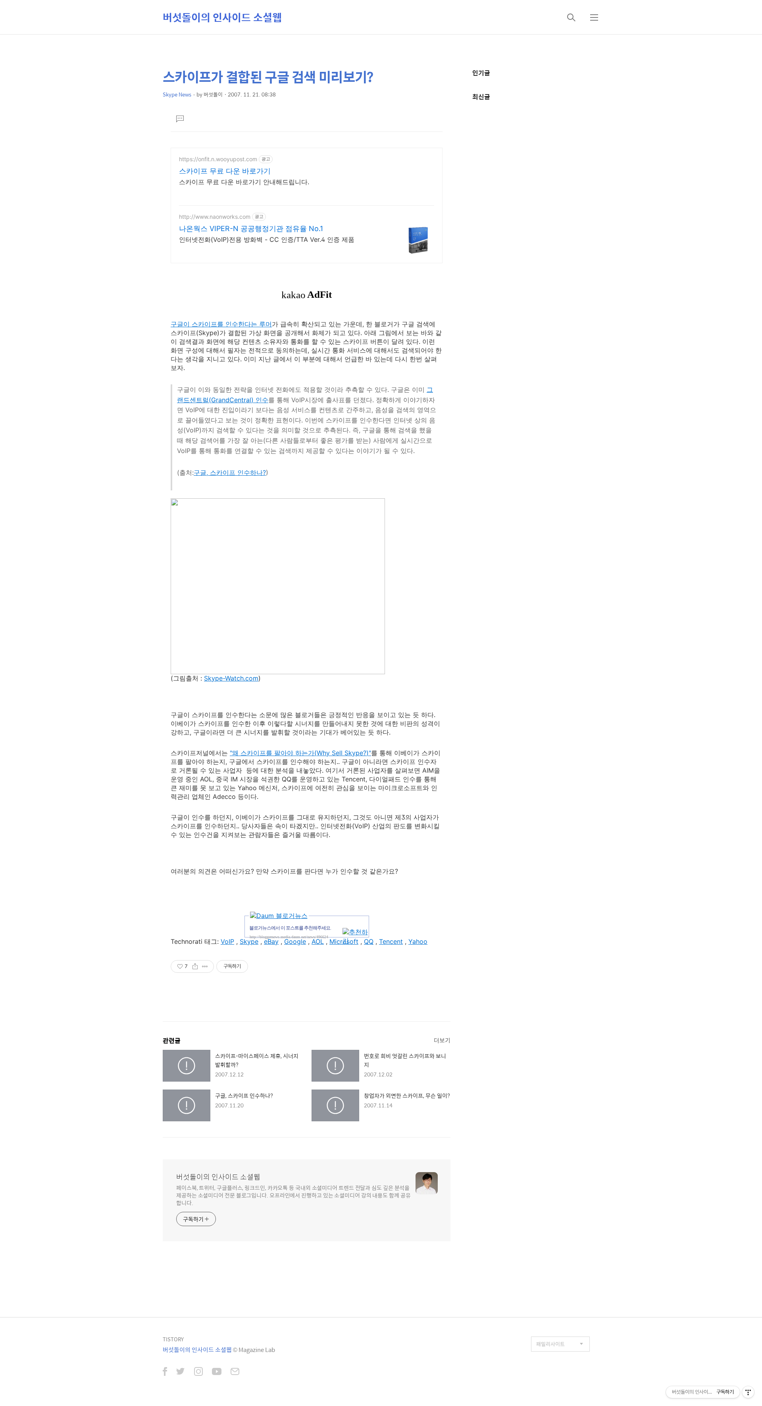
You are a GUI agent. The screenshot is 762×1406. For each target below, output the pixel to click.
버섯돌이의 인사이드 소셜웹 (222, 17)
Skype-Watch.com (231, 678)
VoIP (227, 941)
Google (295, 941)
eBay (271, 941)
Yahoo (417, 941)
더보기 (442, 1040)
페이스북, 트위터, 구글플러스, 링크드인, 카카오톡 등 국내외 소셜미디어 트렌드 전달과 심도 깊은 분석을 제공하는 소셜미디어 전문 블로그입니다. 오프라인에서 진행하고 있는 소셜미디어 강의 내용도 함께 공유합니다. (293, 1195)
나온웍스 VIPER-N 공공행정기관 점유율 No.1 (251, 228)
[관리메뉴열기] (748, 1392)
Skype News (177, 94)
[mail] (235, 1372)
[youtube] (216, 1372)
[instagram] (198, 1372)
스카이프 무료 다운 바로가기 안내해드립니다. (244, 182)
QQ (368, 941)
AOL (318, 941)
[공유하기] (195, 966)
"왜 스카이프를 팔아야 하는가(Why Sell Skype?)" (300, 753)
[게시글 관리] (205, 966)
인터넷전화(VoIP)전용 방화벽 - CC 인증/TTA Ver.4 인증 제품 (266, 239)
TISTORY (173, 1339)
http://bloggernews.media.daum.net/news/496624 (289, 937)
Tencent (391, 941)
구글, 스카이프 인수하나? (230, 472)
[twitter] (180, 1372)
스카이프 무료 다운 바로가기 (225, 171)
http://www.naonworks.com (214, 216)
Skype (249, 941)
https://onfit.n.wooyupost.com (218, 159)
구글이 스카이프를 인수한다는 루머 (221, 324)
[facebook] (165, 1372)
